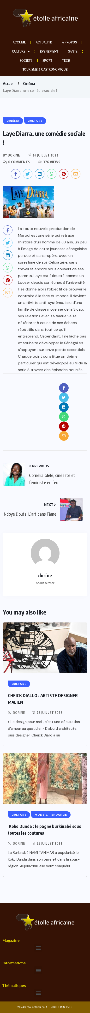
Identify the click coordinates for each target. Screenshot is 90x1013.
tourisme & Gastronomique (45, 69)
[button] (38, 948)
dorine (19, 713)
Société (26, 60)
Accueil (19, 42)
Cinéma (29, 83)
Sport (47, 60)
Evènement (49, 51)
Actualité (44, 42)
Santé (73, 51)
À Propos (69, 42)
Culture (18, 51)
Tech (66, 60)
